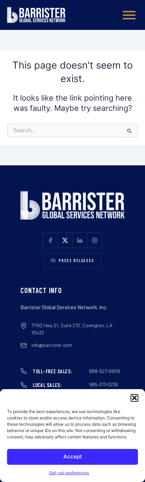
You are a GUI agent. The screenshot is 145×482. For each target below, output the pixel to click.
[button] (134, 397)
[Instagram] (94, 240)
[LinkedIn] (79, 240)
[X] (65, 240)
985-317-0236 (103, 384)
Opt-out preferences (69, 472)
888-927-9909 (104, 371)
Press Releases (76, 260)
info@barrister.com (51, 345)
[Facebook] (50, 240)
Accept (72, 456)
